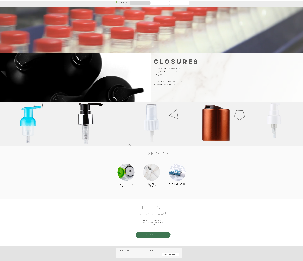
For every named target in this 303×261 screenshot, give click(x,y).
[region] (31, 124)
